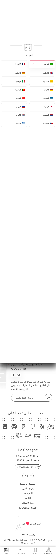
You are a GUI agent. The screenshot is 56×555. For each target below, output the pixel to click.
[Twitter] (18, 375)
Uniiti (24, 534)
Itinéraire (48, 553)
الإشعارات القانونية (28, 507)
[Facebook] (13, 375)
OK (48, 397)
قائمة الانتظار (20, 553)
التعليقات (28, 493)
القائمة (28, 498)
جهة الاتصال (28, 502)
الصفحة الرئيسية (28, 483)
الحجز (6, 553)
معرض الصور (28, 488)
